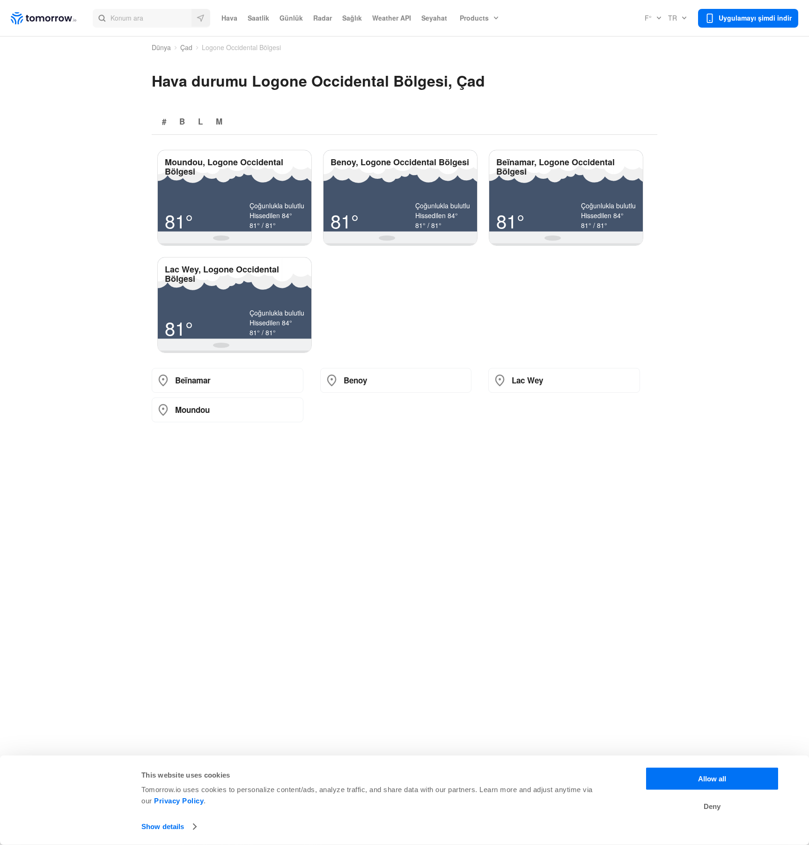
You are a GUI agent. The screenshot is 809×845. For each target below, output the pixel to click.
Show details (162, 826)
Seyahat (434, 17)
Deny (712, 806)
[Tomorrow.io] (52, 18)
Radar (322, 17)
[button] (151, 18)
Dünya (161, 47)
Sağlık (352, 17)
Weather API (391, 17)
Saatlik (258, 17)
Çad (186, 47)
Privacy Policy (179, 801)
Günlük (291, 17)
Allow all (712, 779)
